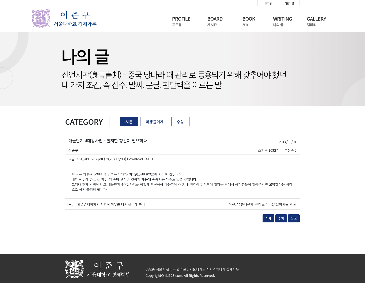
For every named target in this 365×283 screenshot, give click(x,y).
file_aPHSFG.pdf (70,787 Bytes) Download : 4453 (115, 158)
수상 (180, 121)
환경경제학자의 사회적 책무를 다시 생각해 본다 (111, 204)
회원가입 (289, 3)
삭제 (268, 218)
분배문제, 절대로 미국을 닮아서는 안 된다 (270, 204)
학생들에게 (155, 121)
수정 (281, 218)
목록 (294, 218)
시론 (129, 121)
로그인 (268, 3)
